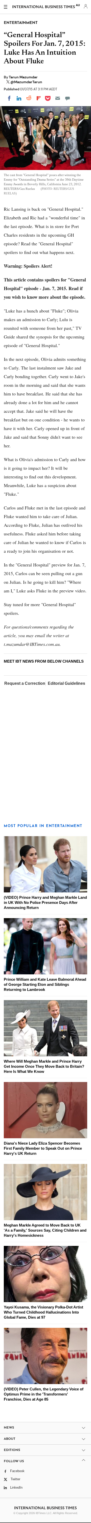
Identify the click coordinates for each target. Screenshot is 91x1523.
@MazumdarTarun (26, 82)
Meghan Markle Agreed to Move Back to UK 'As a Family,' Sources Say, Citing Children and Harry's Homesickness (45, 1230)
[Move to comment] (67, 98)
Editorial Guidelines (66, 683)
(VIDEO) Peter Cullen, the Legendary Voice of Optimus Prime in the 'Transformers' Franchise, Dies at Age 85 (43, 1394)
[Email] (57, 98)
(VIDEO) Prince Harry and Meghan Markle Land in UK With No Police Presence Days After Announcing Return (45, 902)
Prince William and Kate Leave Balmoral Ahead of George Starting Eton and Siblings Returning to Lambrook (45, 984)
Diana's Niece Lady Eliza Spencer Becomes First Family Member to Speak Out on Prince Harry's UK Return (43, 1148)
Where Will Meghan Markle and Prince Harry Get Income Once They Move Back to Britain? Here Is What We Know (44, 1066)
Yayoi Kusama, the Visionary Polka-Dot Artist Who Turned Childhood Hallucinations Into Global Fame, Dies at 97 (43, 1312)
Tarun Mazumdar (23, 77)
